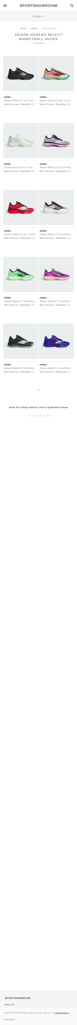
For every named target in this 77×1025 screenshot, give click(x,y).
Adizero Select (50, 28)
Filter (38, 16)
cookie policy (62, 1012)
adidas (34, 28)
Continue (10, 1019)
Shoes (23, 28)
